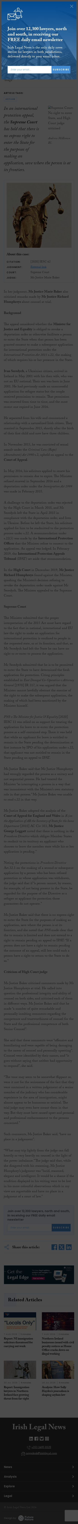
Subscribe (61, 69)
